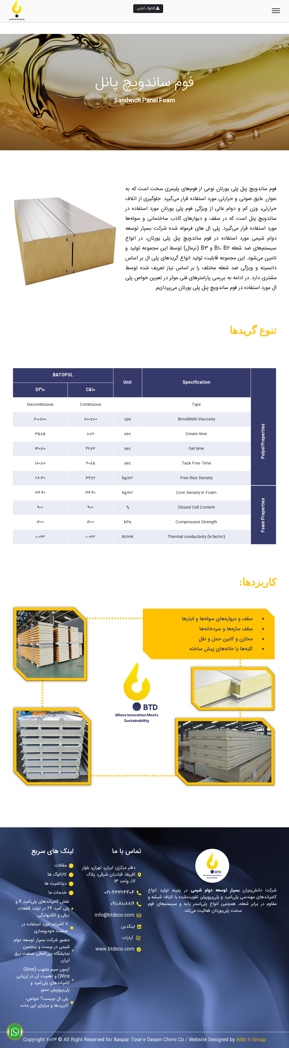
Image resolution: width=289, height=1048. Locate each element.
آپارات (127, 937)
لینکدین (128, 926)
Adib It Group (251, 1039)
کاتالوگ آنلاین (146, 8)
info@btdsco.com (114, 915)
